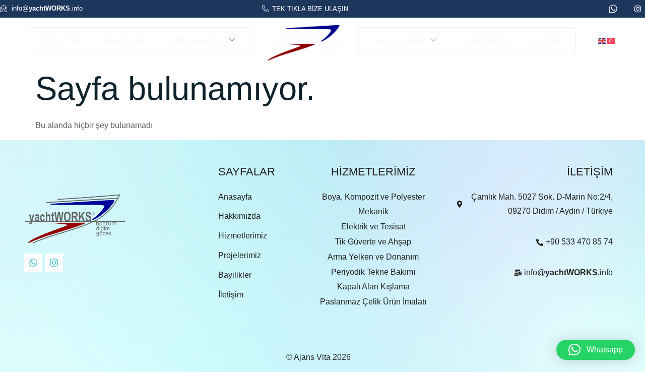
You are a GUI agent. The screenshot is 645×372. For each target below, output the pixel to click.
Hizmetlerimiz (195, 40)
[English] (602, 40)
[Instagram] (54, 263)
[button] (595, 350)
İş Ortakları (484, 40)
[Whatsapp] (33, 263)
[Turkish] (611, 40)
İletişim (547, 40)
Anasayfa (61, 40)
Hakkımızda (124, 40)
